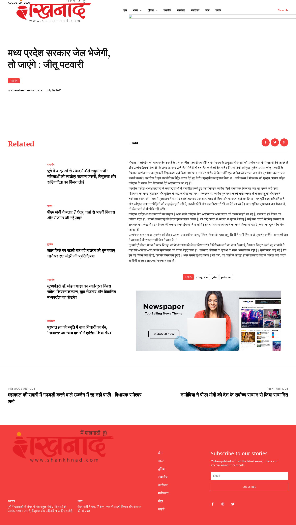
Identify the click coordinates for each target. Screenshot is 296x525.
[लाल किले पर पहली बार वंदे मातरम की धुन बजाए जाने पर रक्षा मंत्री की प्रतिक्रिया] (24, 251)
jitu (214, 277)
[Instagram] (223, 504)
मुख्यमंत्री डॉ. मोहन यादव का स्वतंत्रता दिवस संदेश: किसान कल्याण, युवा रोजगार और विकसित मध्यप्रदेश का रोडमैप (81, 291)
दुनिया (50, 244)
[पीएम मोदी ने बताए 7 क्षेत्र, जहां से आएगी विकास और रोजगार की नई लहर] (24, 212)
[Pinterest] (284, 142)
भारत (49, 206)
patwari (226, 277)
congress (202, 277)
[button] (283, 10)
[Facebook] (266, 142)
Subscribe (249, 486)
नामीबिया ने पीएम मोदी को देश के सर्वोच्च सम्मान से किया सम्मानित (234, 395)
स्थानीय (13, 81)
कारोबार (51, 321)
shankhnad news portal (27, 90)
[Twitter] (275, 142)
